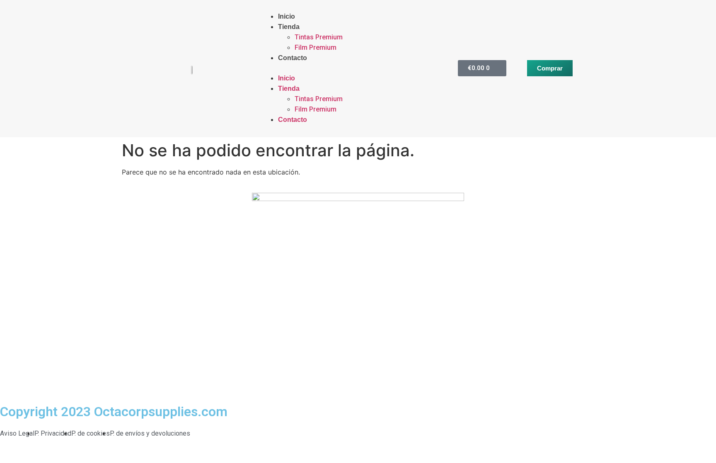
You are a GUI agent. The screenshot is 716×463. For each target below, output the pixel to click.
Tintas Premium (319, 37)
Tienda (289, 26)
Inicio (286, 16)
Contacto (292, 57)
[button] (341, 68)
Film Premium (315, 47)
